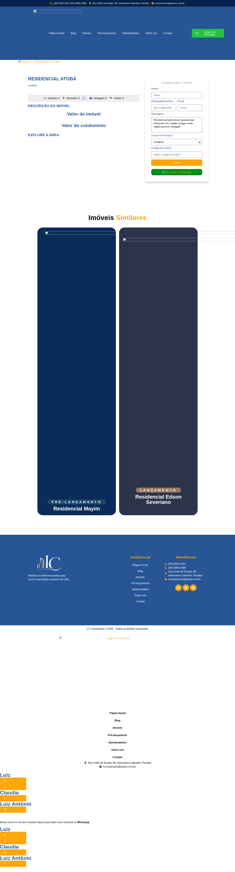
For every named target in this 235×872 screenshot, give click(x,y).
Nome (154, 88)
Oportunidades (130, 33)
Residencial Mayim (76, 509)
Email (181, 101)
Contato (167, 33)
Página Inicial (56, 33)
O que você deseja (161, 135)
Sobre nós (151, 33)
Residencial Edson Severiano (158, 499)
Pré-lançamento (107, 33)
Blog (73, 33)
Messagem (157, 114)
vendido (32, 85)
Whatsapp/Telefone (162, 101)
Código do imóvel (161, 148)
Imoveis (86, 33)
